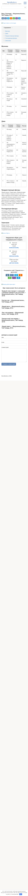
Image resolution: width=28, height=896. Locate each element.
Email (2, 342)
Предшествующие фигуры (12, 36)
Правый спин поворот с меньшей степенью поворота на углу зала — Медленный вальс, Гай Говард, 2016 (14, 293)
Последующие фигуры (11, 38)
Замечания (8, 40)
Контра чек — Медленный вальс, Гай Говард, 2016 (13, 301)
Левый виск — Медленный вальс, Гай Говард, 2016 (13, 307)
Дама (6, 33)
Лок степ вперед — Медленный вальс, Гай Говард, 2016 (12, 313)
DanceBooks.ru (12, 2)
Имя (2, 337)
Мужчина (7, 31)
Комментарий (5, 347)
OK (20, 894)
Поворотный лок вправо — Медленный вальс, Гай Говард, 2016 (12, 320)
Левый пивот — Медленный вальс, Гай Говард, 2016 (14, 327)
